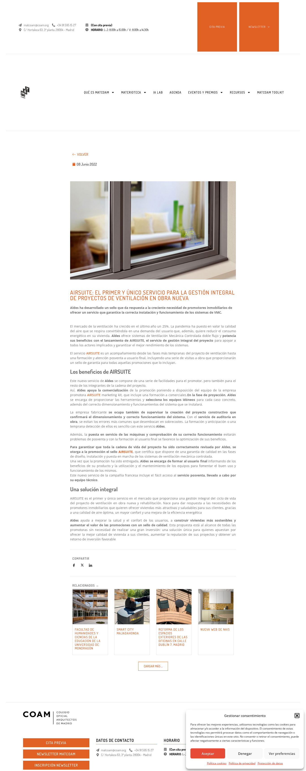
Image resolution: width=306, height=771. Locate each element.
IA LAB (158, 92)
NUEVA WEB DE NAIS (215, 629)
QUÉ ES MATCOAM (96, 92)
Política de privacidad (242, 763)
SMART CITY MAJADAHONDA (128, 631)
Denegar (245, 753)
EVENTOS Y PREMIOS (203, 92)
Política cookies (216, 763)
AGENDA (175, 92)
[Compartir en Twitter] (84, 565)
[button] (297, 715)
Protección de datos (270, 763)
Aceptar (208, 753)
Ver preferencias (282, 753)
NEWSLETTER (257, 26)
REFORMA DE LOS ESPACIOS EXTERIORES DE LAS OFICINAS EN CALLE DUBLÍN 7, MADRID (173, 636)
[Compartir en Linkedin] (92, 565)
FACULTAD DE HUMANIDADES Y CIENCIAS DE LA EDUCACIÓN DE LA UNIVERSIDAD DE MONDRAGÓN (88, 638)
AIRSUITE (93, 353)
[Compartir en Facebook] (75, 565)
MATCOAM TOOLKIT (270, 92)
